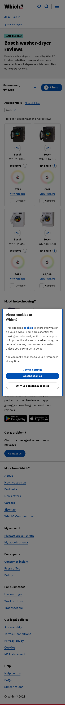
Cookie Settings (32, 369)
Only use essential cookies (32, 386)
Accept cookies (32, 376)
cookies (28, 327)
